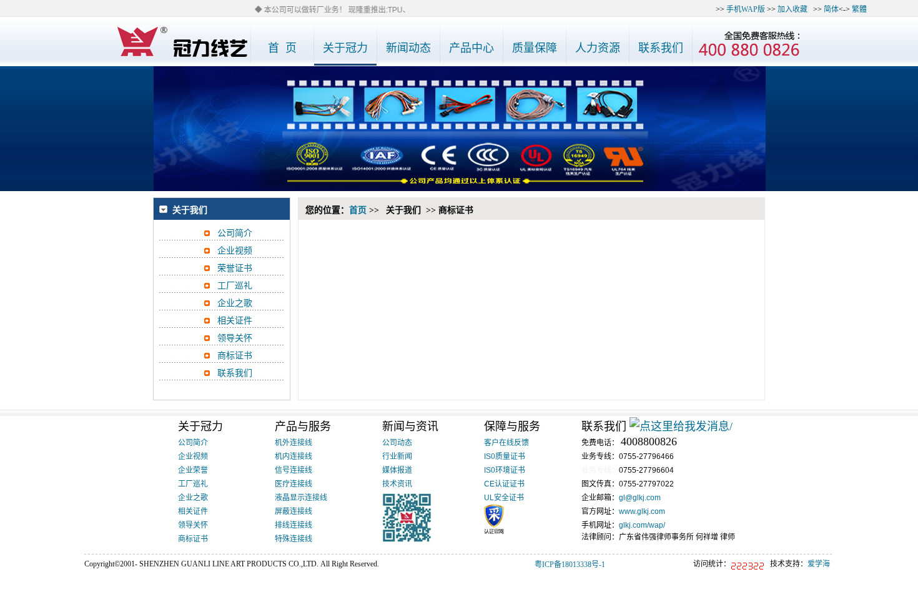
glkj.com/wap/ (642, 525)
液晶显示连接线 (301, 497)
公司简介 (234, 233)
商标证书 (234, 355)
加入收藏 (792, 9)
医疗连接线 (293, 484)
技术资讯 (397, 484)
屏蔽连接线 (293, 511)
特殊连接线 (293, 539)
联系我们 (234, 373)
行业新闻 (397, 456)
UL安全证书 (504, 497)
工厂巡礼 (234, 285)
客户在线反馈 (506, 442)
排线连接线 (293, 525)
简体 (831, 9)
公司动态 (397, 442)
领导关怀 (234, 338)
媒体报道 (397, 470)
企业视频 (234, 250)
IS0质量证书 (504, 456)
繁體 (859, 9)
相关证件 (234, 320)
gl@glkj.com (640, 497)
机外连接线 (293, 442)
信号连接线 (293, 470)
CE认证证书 (504, 484)
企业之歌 (234, 303)
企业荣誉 (193, 470)
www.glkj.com (642, 511)
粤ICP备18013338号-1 (570, 564)
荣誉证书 (234, 268)
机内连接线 (293, 456)
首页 (358, 210)
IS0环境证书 (504, 470)
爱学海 (818, 564)
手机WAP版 (745, 9)
